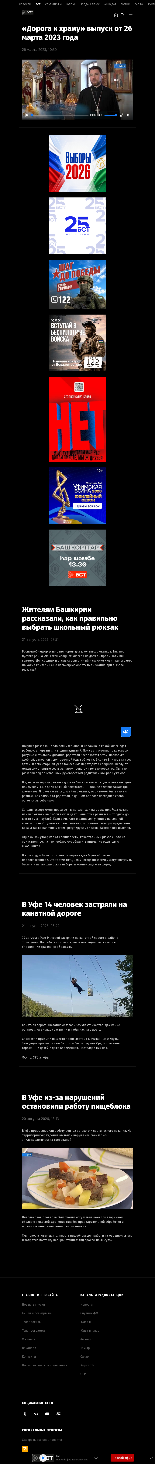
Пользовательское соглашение (44, 1365)
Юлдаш (71, 4)
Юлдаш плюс (90, 4)
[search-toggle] (122, 15)
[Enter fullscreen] (151, 1458)
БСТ (38, 4)
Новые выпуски (33, 1304)
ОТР (83, 1374)
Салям (139, 4)
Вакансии (29, 1348)
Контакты (29, 1356)
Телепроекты (31, 1322)
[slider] (60, 115)
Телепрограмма (33, 1330)
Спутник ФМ (53, 4)
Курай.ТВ (87, 1365)
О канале (28, 1339)
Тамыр (125, 4)
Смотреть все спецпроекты (42, 1440)
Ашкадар (110, 4)
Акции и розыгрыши (37, 1313)
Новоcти (25, 4)
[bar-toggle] (131, 15)
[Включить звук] (126, 732)
